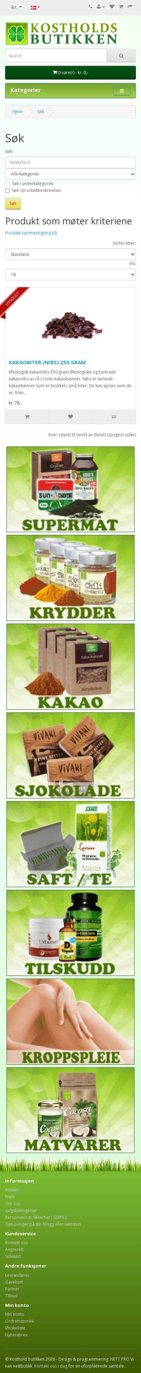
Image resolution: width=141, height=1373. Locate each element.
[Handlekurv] (121, 7)
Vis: (132, 263)
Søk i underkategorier (33, 183)
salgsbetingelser (21, 1210)
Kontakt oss (16, 1243)
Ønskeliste (15, 1328)
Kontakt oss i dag (50, 1366)
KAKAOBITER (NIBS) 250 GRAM (47, 362)
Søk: (9, 151)
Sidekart (13, 1256)
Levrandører (17, 1275)
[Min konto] (101, 7)
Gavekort (14, 1282)
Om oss (12, 1203)
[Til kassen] (130, 7)
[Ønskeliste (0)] (112, 7)
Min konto (14, 1314)
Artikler (12, 1190)
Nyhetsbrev (16, 1335)
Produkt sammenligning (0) (31, 233)
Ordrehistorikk (19, 1321)
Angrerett (14, 1249)
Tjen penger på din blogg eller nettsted (43, 1224)
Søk (40, 111)
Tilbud (11, 1296)
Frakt (10, 1197)
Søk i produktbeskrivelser (36, 190)
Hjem (17, 111)
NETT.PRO (119, 1359)
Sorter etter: (124, 243)
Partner (12, 1289)
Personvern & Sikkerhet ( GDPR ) (35, 1217)
